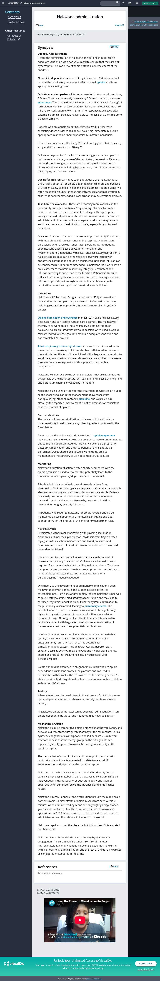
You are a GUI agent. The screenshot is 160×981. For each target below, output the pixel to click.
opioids (101, 82)
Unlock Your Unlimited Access (83, 961)
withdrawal (44, 102)
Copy (115, 47)
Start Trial (145, 963)
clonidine (84, 399)
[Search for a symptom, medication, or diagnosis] (110, 3)
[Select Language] (130, 3)
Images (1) (119, 25)
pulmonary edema (95, 606)
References (16, 22)
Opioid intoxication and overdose (58, 317)
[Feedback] (137, 3)
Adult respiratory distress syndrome (59, 346)
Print (41, 26)
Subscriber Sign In (150, 3)
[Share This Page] (123, 3)
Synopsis (14, 17)
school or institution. (94, 979)
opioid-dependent (104, 435)
